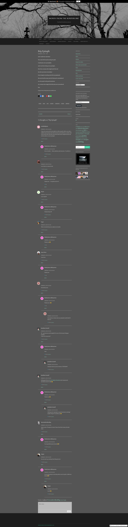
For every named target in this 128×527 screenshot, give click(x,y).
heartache (78, 132)
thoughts (86, 139)
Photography (53, 41)
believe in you (87, 126)
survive (82, 139)
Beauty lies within (79, 62)
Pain (77, 73)
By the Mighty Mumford (54, 380)
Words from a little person (50, 146)
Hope (77, 67)
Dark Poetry (77, 39)
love (86, 133)
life (47, 103)
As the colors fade (79, 78)
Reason (70, 113)
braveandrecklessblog (46, 422)
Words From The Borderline (64, 18)
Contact (47, 43)
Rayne (42, 191)
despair (77, 130)
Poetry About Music (43, 41)
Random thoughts (62, 41)
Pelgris (42, 454)
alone (83, 126)
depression (85, 128)
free (44, 103)
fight (40, 103)
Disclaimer (76, 41)
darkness (80, 128)
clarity (77, 128)
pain (88, 133)
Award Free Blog (84, 41)
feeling (82, 130)
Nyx (47, 53)
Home (40, 39)
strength (57, 103)
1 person (46, 138)
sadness (78, 137)
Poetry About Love (58, 39)
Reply (42, 141)
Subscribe (79, 105)
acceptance (78, 126)
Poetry (50, 39)
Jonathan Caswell (45, 328)
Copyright (41, 43)
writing (67, 103)
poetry (51, 103)
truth (62, 103)
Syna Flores (43, 252)
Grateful (40, 113)
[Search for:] (83, 147)
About (45, 39)
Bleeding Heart (79, 70)
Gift (78, 1)
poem (80, 136)
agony (81, 126)
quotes (69, 41)
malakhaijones (44, 126)
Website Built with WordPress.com (46, 525)
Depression (78, 53)
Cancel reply (63, 500)
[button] (80, 161)
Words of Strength (68, 39)
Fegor (42, 222)
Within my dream (79, 75)
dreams (79, 130)
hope (81, 132)
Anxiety (77, 59)
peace (77, 136)
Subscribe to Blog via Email (81, 93)
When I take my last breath (81, 64)
